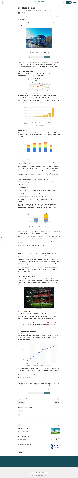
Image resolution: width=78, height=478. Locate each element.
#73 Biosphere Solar (23, 436)
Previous (22, 402)
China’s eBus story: (23, 334)
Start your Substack (36, 472)
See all (20, 452)
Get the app (44, 472)
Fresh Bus (21, 311)
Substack (33, 475)
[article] (39, 430)
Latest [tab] (22, 425)
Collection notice (46, 469)
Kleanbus (20, 278)
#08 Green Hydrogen (23, 428)
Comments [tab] (21, 410)
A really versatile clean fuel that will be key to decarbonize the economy (32, 429)
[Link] (17, 71)
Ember (20, 316)
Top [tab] (19, 425)
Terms (41, 469)
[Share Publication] (64, 2)
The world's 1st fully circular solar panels (26, 438)
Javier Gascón (23, 12)
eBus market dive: (23, 368)
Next (56, 402)
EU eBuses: (21, 74)
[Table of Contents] (1, 239)
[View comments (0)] (23, 16)
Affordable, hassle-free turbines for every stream (27, 445)
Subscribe (68, 2)
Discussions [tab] (27, 425)
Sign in (74, 2)
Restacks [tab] (25, 410)
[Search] (61, 2)
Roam (27, 311)
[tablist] (23, 411)
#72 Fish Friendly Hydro (24, 444)
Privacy (38, 469)
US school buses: (22, 100)
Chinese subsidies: (23, 94)
